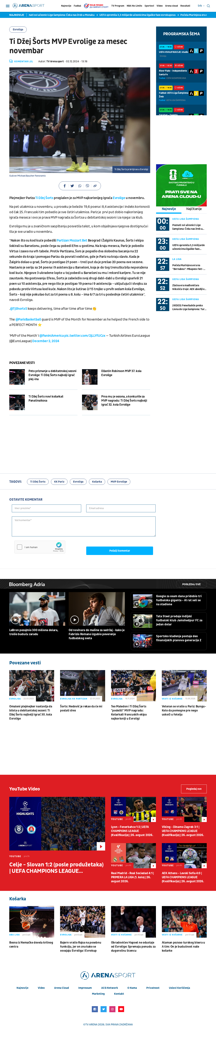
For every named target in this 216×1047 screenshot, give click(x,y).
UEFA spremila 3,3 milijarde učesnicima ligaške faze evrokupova (125, 15)
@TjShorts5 (18, 309)
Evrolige (119, 198)
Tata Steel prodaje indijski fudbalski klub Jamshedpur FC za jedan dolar (179, 620)
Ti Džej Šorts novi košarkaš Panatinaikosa (46, 399)
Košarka (97, 481)
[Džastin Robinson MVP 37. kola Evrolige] (90, 377)
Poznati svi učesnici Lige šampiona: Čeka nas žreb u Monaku (47, 15)
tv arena (91, 1024)
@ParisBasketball (28, 319)
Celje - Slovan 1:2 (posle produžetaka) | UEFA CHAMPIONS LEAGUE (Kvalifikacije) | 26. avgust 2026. (56, 868)
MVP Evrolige (119, 481)
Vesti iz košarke (172, 698)
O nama (132, 988)
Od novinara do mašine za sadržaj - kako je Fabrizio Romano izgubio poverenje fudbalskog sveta (96, 634)
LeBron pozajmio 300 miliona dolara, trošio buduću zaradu (33, 632)
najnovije (22, 988)
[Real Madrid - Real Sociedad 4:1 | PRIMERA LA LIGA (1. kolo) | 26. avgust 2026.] (133, 855)
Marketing (98, 994)
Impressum (85, 988)
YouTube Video (24, 789)
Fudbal (77, 5)
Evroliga (18, 29)
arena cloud (61, 988)
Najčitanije (194, 209)
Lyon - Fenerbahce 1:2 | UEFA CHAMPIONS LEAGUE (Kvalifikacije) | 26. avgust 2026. (132, 831)
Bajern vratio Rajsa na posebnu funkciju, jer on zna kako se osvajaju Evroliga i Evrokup (80, 947)
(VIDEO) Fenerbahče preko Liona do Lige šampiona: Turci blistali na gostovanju (189, 307)
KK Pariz (59, 481)
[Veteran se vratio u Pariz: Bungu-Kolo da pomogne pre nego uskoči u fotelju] (184, 685)
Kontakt (119, 994)
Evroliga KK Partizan (73, 698)
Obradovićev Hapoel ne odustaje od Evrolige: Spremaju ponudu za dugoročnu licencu (133, 947)
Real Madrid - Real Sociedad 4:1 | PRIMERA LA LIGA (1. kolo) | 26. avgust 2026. (132, 877)
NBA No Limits (134, 5)
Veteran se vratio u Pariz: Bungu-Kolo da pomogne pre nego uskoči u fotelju (184, 711)
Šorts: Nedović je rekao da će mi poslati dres (81, 708)
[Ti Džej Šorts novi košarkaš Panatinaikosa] (17, 402)
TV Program (117, 5)
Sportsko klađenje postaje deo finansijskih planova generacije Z (178, 638)
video (41, 988)
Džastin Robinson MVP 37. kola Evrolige (121, 373)
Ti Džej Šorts (44, 198)
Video (160, 5)
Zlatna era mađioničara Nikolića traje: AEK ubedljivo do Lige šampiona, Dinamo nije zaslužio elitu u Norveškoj (189, 287)
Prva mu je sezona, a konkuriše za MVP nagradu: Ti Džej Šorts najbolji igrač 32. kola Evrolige (124, 401)
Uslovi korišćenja (179, 988)
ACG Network (109, 988)
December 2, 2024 (45, 341)
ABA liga (14, 934)
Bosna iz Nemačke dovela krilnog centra (31, 945)
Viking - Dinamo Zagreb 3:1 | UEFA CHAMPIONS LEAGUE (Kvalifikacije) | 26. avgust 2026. (183, 831)
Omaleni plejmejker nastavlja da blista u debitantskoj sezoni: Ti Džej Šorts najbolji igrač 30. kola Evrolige (30, 713)
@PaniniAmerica (51, 336)
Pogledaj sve (191, 584)
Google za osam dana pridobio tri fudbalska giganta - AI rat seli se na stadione (179, 600)
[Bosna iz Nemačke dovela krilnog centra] (31, 921)
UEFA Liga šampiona (185, 219)
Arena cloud (171, 5)
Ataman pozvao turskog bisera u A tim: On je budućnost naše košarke (183, 947)
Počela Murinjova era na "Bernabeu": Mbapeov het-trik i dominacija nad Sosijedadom (187, 267)
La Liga (177, 259)
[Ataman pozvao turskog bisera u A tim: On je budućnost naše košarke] (184, 921)
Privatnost (152, 988)
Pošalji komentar (119, 550)
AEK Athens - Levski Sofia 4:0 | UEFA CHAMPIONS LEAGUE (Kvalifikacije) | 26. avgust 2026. (183, 877)
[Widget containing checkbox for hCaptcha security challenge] (39, 547)
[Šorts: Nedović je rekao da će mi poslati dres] (82, 685)
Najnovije (66, 5)
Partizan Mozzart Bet (72, 240)
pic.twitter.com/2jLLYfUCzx (84, 336)
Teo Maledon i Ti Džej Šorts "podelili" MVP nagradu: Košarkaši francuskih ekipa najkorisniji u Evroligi (129, 713)
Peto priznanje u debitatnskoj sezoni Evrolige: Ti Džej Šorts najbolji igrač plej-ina (52, 375)
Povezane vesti (22, 363)
